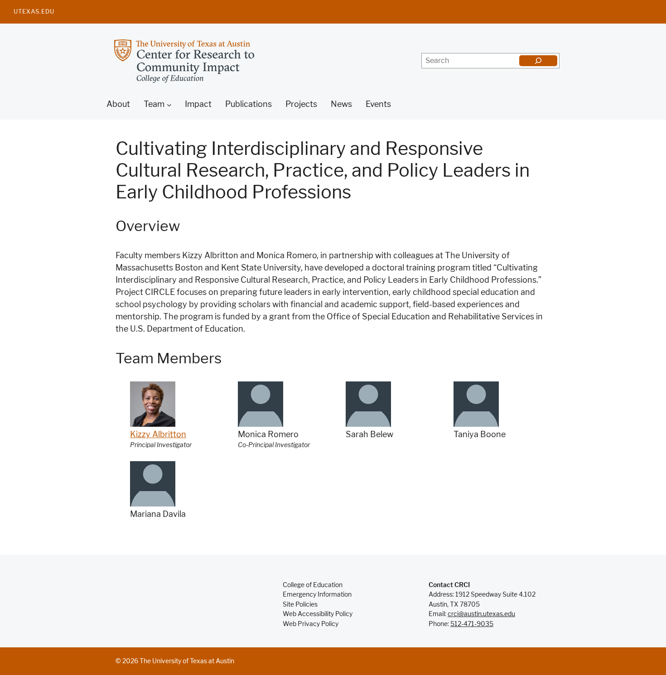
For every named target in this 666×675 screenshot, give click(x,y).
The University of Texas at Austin (187, 661)
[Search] (538, 60)
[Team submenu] (169, 104)
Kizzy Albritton (158, 434)
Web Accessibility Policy (317, 614)
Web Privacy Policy (310, 624)
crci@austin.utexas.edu (481, 614)
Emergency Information (317, 594)
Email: (438, 614)
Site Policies (300, 604)
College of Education (313, 585)
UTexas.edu (34, 11)
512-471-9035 (471, 624)
